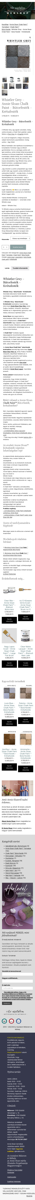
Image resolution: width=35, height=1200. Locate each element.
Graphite (21, 134)
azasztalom (19, 257)
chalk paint (5, 259)
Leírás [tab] (7, 268)
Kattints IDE (27, 437)
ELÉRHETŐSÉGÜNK (9, 574)
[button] (30, 37)
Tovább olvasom (25, 664)
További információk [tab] (20, 268)
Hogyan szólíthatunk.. (10, 978)
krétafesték (13, 259)
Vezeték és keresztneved (11, 971)
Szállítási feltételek (14, 1181)
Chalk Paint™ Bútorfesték (21, 255)
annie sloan (11, 257)
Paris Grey (11, 134)
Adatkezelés (11, 1177)
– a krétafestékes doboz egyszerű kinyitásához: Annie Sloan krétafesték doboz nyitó (17, 433)
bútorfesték (27, 257)
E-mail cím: (6, 985)
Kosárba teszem (18, 247)
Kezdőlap (5, 24)
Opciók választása (9, 620)
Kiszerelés (5, 239)
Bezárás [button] (29, 1196)
